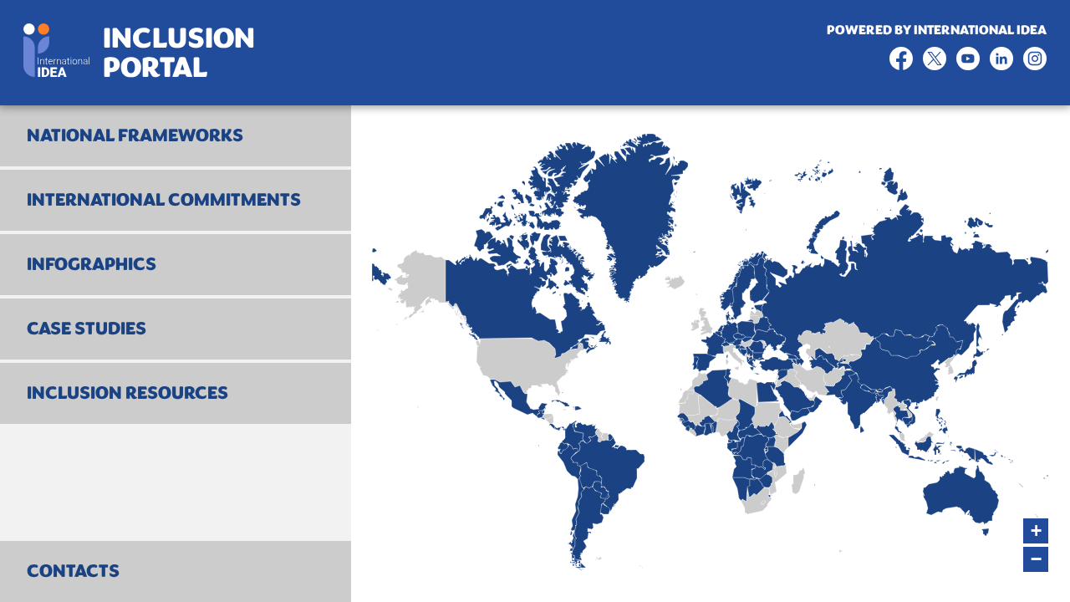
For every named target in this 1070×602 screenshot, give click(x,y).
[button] (1035, 530)
